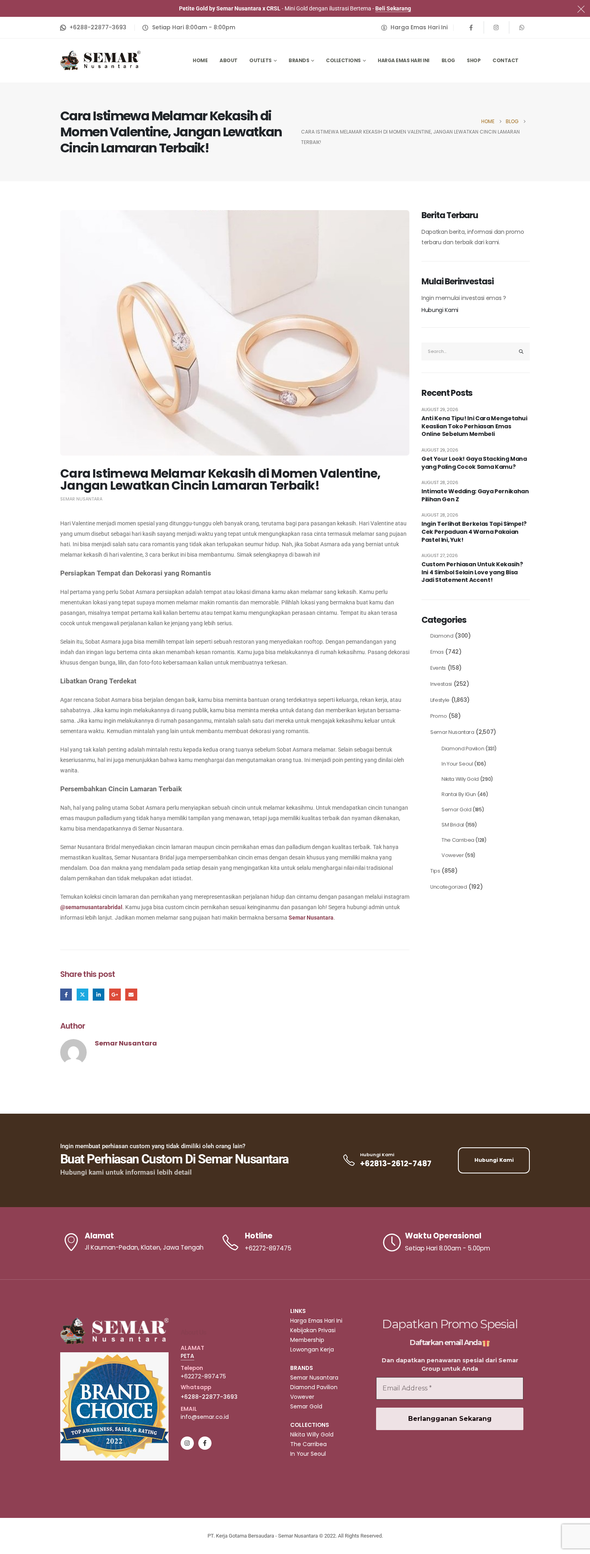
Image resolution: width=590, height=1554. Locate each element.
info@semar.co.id (205, 1417)
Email (131, 994)
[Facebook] (471, 27)
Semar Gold (456, 809)
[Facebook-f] (205, 1443)
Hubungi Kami (439, 310)
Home (200, 60)
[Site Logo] (100, 60)
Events (438, 668)
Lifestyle (440, 700)
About (229, 60)
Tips (435, 870)
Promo (438, 716)
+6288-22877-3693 (209, 1397)
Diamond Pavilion (462, 748)
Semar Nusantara (81, 499)
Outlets (260, 60)
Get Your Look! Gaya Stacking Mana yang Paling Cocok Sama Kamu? (474, 463)
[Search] (521, 351)
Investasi (441, 684)
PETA (187, 1356)
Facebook (66, 994)
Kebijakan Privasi (313, 1330)
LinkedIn (98, 994)
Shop (473, 60)
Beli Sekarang (393, 8)
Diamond (442, 635)
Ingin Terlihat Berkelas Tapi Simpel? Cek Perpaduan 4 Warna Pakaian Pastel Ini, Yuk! (473, 531)
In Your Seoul (457, 763)
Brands (299, 60)
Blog (448, 60)
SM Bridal (452, 824)
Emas (437, 651)
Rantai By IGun (458, 794)
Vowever (452, 855)
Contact (505, 60)
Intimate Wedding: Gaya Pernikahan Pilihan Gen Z (475, 495)
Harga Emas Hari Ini (403, 60)
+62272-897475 (203, 1376)
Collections (343, 60)
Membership (307, 1340)
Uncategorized (448, 886)
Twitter (82, 994)
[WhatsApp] (521, 27)
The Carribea (457, 840)
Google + (115, 994)
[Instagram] (496, 27)
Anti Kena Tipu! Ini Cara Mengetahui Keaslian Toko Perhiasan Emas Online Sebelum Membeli (474, 426)
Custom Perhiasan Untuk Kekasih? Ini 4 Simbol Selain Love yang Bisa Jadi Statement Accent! (472, 572)
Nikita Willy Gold (460, 779)
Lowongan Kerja (312, 1349)
